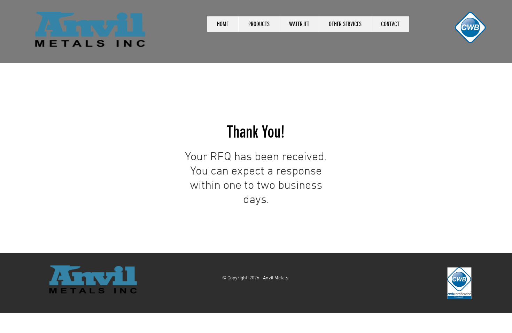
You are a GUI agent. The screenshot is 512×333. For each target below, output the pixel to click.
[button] (258, 24)
